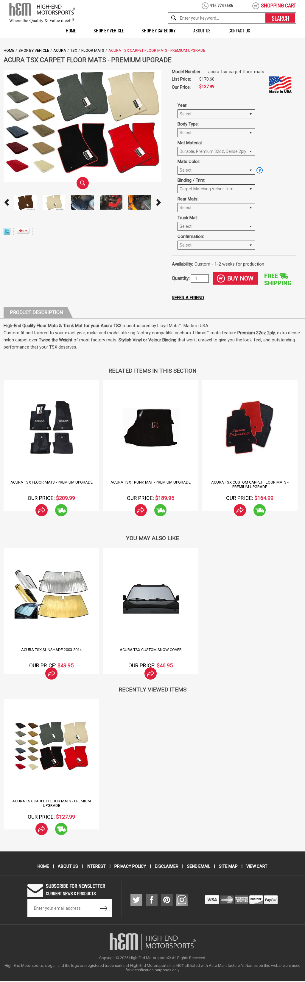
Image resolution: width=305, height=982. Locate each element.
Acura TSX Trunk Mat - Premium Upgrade (151, 482)
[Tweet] (7, 233)
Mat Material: (190, 142)
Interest (96, 866)
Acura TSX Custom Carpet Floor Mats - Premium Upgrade (250, 484)
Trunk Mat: (188, 217)
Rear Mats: (188, 199)
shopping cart (278, 5)
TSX (73, 50)
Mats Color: (189, 161)
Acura (59, 50)
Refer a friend (188, 297)
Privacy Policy (130, 866)
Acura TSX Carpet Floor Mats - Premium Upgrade (51, 803)
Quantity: (181, 278)
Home (71, 30)
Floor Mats (92, 50)
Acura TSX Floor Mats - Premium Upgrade (51, 482)
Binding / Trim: (191, 180)
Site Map (228, 866)
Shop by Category (158, 30)
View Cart (256, 866)
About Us (202, 30)
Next (158, 202)
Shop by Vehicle (109, 30)
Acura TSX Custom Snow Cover (151, 649)
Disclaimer (166, 866)
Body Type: (188, 124)
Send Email (198, 866)
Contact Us (239, 30)
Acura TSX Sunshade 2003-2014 (51, 649)
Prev (7, 202)
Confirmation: (191, 236)
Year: (182, 105)
